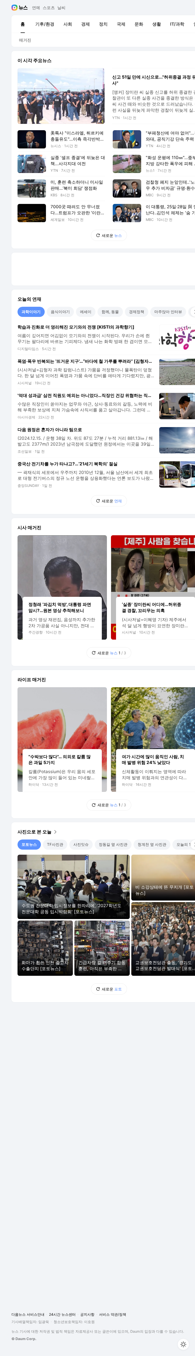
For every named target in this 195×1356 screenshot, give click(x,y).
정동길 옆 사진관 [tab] (113, 844)
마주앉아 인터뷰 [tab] (168, 311)
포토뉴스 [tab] (29, 844)
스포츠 (49, 7)
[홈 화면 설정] (183, 1344)
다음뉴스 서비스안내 (27, 1314)
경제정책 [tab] (136, 311)
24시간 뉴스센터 (62, 1314)
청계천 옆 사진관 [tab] (152, 844)
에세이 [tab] (85, 311)
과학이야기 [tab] (31, 311)
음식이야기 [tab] (60, 311)
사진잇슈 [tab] (81, 844)
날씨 (61, 7)
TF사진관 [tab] (55, 844)
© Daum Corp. (23, 1338)
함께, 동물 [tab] (110, 311)
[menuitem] (22, 24)
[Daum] (15, 7)
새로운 (112, 235)
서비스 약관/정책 (112, 1314)
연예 (36, 7)
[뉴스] (23, 7)
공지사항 (87, 1314)
